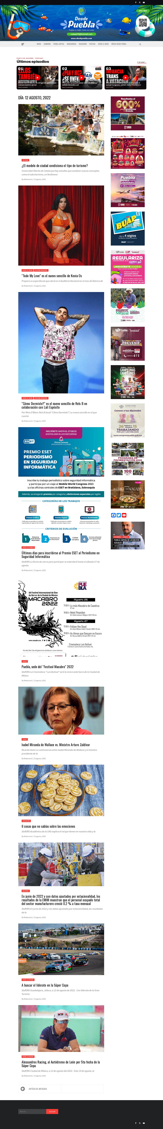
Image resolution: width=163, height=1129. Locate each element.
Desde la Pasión (28, 980)
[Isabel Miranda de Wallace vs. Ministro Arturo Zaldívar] (61, 713)
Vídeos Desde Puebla (118, 44)
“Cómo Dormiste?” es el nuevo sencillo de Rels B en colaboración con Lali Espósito (54, 405)
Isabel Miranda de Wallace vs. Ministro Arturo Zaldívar (56, 744)
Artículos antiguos (38, 1088)
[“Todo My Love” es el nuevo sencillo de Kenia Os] (61, 228)
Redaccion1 (28, 179)
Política (92, 44)
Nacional (26, 891)
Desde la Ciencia (28, 547)
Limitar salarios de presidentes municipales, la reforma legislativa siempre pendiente (127, 540)
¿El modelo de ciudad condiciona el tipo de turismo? (55, 165)
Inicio (39, 44)
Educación (83, 44)
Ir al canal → (141, 62)
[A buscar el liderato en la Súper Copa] (61, 952)
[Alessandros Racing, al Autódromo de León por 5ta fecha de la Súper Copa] (61, 1031)
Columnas (117, 534)
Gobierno (47, 44)
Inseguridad (71, 44)
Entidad (25, 160)
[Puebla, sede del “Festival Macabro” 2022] (61, 619)
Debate (125, 534)
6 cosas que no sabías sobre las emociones (48, 826)
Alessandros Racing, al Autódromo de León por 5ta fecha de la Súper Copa (61, 1063)
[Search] (140, 44)
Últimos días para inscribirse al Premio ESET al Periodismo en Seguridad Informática (61, 554)
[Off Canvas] (22, 44)
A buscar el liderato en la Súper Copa (45, 985)
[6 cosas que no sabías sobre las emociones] (61, 793)
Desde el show (103, 44)
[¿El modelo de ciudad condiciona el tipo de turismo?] (61, 132)
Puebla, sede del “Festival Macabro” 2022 (48, 666)
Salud (25, 661)
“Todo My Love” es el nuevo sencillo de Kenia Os (52, 275)
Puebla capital (58, 44)
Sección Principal (41, 270)
